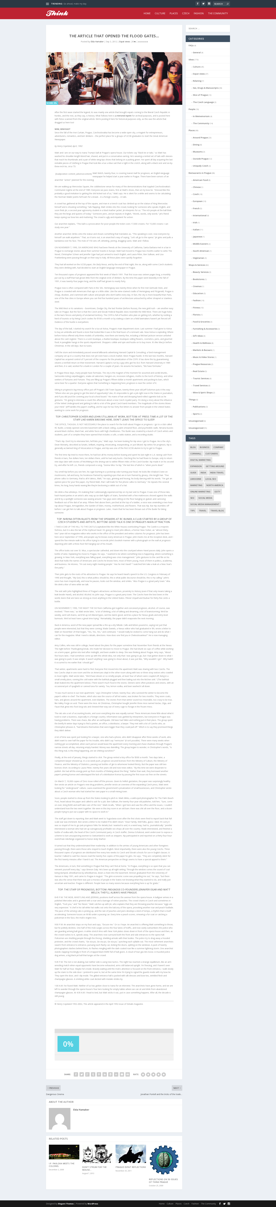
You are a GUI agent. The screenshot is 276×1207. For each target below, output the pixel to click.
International (199, 215)
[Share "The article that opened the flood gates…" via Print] (128, 1074)
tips (192, 510)
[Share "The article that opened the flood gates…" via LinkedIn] (105, 1074)
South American (201, 250)
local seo (210, 479)
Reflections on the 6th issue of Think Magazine (85, 3)
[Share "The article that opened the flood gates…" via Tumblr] (93, 1074)
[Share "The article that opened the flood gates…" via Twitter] (82, 1074)
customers (211, 453)
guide (193, 472)
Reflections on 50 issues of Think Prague (163, 1180)
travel (202, 510)
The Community (218, 13)
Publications (199, 406)
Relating (197, 80)
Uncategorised (196, 421)
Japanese (197, 236)
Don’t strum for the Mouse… (94, 1168)
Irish (195, 222)
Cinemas (197, 286)
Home (147, 13)
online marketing (200, 491)
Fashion (199, 13)
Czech (185, 13)
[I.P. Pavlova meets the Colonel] (64, 1152)
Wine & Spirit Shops (202, 392)
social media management (204, 504)
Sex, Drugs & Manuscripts (205, 88)
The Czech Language (203, 102)
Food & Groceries (201, 321)
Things (192, 399)
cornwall (195, 453)
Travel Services (200, 385)
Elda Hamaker (97, 41)
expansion (196, 466)
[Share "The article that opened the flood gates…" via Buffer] (110, 1074)
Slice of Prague (200, 95)
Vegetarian (198, 258)
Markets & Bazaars (202, 350)
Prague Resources (202, 364)
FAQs (191, 45)
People (192, 109)
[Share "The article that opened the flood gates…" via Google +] (87, 1074)
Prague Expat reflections (131, 1167)
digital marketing (200, 460)
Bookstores (198, 279)
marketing (196, 485)
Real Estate (198, 371)
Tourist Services (201, 378)
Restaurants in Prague (200, 173)
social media (205, 498)
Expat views (124, 41)
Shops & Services (197, 265)
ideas (191, 59)
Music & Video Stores (203, 357)
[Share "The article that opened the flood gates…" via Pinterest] (99, 1074)
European (198, 201)
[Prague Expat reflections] (131, 1154)
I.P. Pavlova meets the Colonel (61, 1164)
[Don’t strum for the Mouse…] (97, 1154)
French (196, 208)
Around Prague (200, 137)
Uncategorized (196, 428)
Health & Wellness (202, 343)
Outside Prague (200, 158)
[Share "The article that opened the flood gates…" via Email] (122, 1074)
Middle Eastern (200, 243)
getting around (215, 466)
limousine (195, 479)
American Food (200, 180)
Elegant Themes (66, 1203)
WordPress (93, 1203)
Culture (160, 13)
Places (174, 13)
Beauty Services (201, 272)
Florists (196, 314)
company (218, 447)
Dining (196, 144)
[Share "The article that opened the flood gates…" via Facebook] (76, 1074)
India (203, 472)
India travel (217, 472)
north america (214, 485)
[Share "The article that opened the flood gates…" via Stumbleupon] (116, 1074)
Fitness (196, 307)
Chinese (197, 187)
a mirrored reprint (123, 115)
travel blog (217, 510)
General (197, 52)
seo (192, 498)
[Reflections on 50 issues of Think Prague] (164, 1160)
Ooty (217, 491)
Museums (198, 151)
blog (193, 447)
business (204, 447)
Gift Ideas (198, 335)
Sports (196, 413)
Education (198, 293)
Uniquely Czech (200, 165)
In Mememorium (201, 116)
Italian (196, 229)
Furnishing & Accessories (205, 328)
